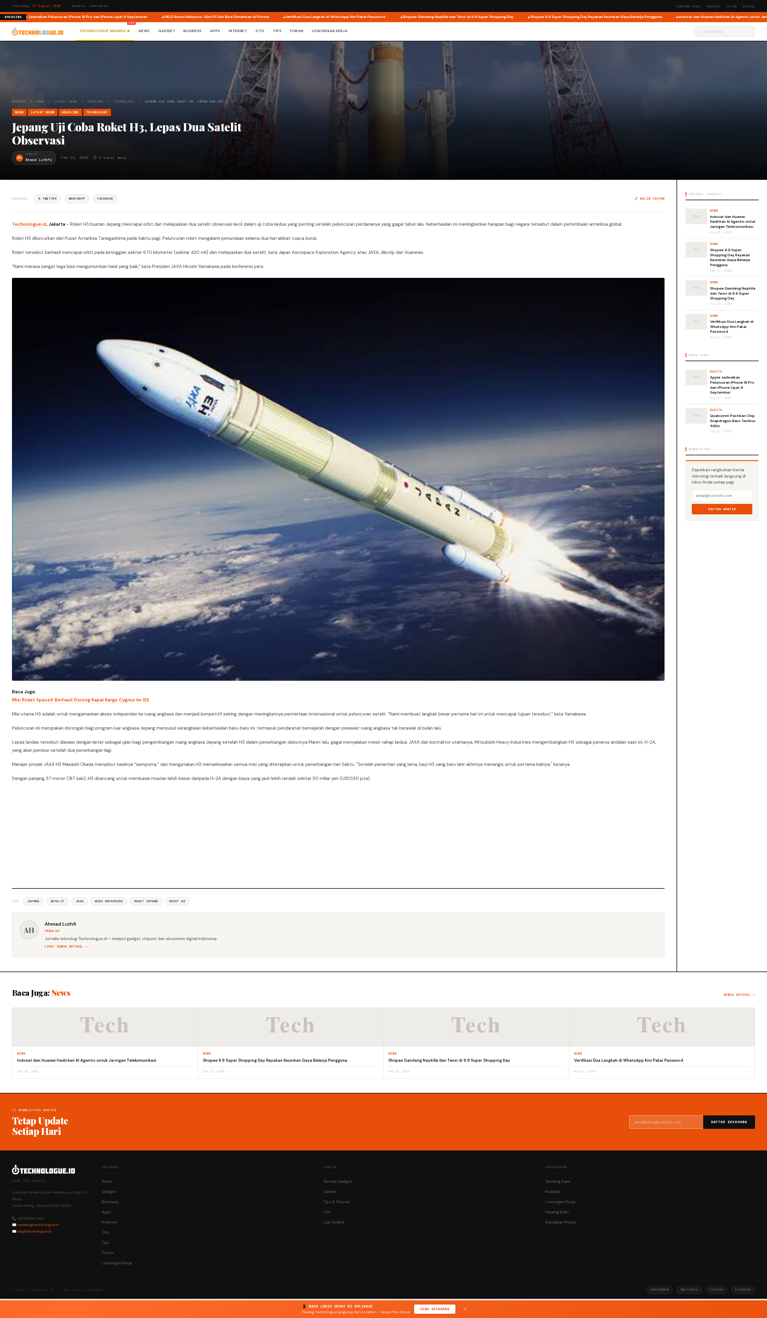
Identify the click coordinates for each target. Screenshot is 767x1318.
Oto (260, 30)
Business (192, 30)
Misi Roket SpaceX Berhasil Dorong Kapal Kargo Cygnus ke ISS (80, 700)
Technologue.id (29, 224)
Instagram (659, 1290)
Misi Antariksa (109, 901)
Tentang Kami (688, 6)
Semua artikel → (739, 994)
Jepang (33, 901)
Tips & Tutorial (337, 1201)
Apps (215, 30)
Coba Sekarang (434, 1309)
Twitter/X (689, 1290)
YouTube (716, 1290)
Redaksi (713, 6)
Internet (238, 30)
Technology (124, 101)
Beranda (19, 101)
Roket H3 (177, 901)
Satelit (57, 901)
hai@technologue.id (34, 1231)
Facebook (105, 198)
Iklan (732, 6)
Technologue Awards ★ (104, 30)
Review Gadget (338, 1181)
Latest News (66, 101)
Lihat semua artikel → (66, 946)
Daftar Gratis (722, 509)
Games (330, 1191)
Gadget (166, 30)
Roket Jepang (146, 901)
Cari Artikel (334, 1222)
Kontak (749, 6)
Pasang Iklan (557, 1212)
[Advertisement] (338, 834)
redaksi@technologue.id (38, 1224)
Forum (297, 30)
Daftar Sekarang (729, 1122)
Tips (277, 30)
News (144, 30)
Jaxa (80, 901)
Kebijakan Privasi (560, 1222)
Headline (95, 101)
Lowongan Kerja (330, 30)
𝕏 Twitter (47, 198)
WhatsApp (77, 198)
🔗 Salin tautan (649, 198)
